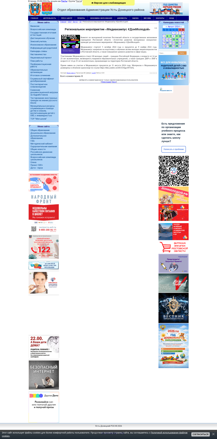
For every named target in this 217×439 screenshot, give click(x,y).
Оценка (135, 18)
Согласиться (200, 434)
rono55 (94, 73)
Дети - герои (37, 168)
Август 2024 (173, 26)
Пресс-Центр (66, 18)
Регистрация (106, 82)
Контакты (160, 18)
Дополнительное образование (38, 137)
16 (177, 39)
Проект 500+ (37, 165)
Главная (34, 18)
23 (177, 43)
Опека (33, 162)
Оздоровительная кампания (44, 146)
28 (170, 46)
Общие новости (38, 149)
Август (75, 22)
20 (167, 43)
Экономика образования (101, 18)
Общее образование (40, 130)
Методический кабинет (42, 144)
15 (173, 39)
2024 (69, 22)
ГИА (32, 141)
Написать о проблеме (174, 149)
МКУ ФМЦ (147, 18)
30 (177, 46)
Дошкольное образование (43, 133)
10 (180, 36)
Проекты (81, 18)
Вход (171, 18)
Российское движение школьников (41, 153)
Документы (122, 18)
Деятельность (49, 18)
